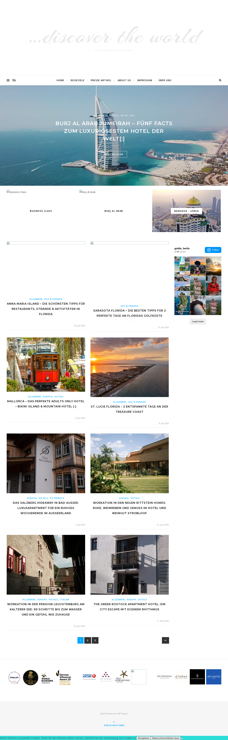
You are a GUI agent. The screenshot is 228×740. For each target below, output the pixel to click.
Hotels (114, 115)
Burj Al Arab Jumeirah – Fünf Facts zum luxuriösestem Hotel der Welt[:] (113, 131)
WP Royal (122, 713)
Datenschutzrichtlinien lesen (165, 738)
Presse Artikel (101, 80)
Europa (47, 396)
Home (60, 80)
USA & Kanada (53, 299)
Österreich (57, 498)
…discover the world (114, 35)
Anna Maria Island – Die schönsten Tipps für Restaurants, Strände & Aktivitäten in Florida (46, 309)
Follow (215, 249)
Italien (64, 599)
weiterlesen (114, 154)
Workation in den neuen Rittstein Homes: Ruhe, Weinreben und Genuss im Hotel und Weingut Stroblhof (129, 508)
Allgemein (100, 115)
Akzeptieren (143, 738)
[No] (182, 738)
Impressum (144, 80)
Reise (124, 115)
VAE (132, 115)
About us (124, 80)
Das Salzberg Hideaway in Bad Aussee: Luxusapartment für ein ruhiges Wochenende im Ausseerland (46, 508)
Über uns (165, 80)
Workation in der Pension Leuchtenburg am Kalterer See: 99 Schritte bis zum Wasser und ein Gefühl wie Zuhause (46, 609)
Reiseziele (77, 80)
